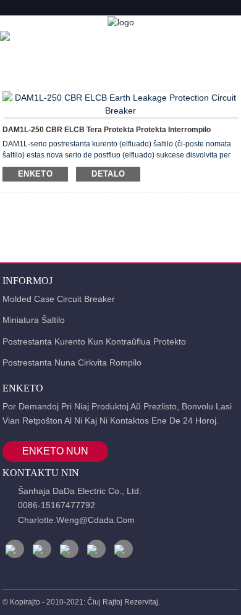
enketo (35, 173)
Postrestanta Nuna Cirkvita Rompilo (72, 362)
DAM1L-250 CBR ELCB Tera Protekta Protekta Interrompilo (106, 129)
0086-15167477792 (56, 505)
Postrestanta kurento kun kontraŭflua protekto (94, 341)
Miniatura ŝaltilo (33, 320)
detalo (108, 173)
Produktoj (99, 36)
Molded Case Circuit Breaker (58, 299)
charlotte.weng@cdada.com (76, 520)
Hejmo (36, 36)
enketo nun (55, 451)
